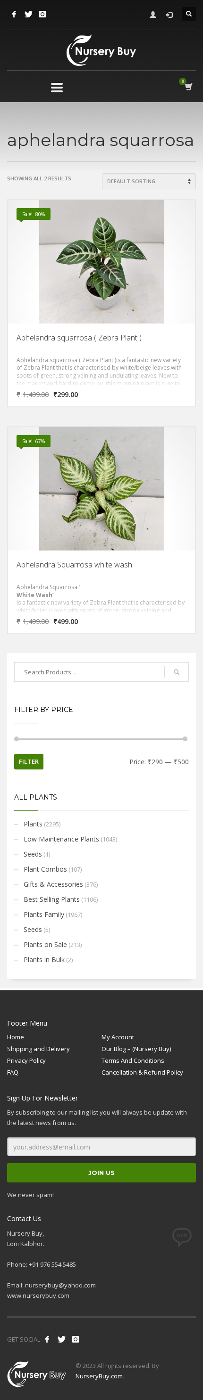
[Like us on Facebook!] (47, 1339)
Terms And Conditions (133, 1060)
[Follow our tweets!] (61, 1339)
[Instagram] (42, 14)
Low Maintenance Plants (61, 838)
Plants (33, 823)
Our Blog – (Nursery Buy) (136, 1048)
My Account (118, 1037)
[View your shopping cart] (188, 87)
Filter (29, 761)
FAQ (12, 1072)
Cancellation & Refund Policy (142, 1072)
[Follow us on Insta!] (75, 1339)
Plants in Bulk (44, 959)
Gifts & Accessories (53, 884)
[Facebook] (14, 14)
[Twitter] (28, 14)
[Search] (176, 672)
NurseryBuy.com (99, 1376)
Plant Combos (45, 869)
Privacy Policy (26, 1060)
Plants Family (44, 914)
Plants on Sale (45, 944)
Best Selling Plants (52, 899)
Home (15, 1037)
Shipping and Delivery (38, 1048)
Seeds (33, 854)
